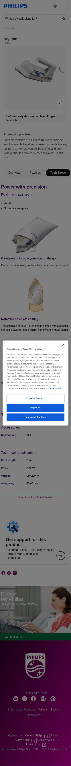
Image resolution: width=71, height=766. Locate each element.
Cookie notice (54, 388)
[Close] (63, 345)
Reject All (35, 408)
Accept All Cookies (35, 417)
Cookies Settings (35, 398)
